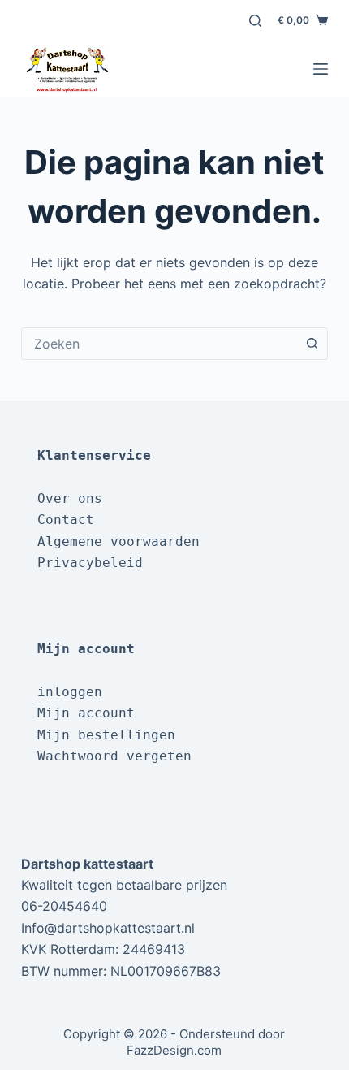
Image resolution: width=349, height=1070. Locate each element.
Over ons (69, 498)
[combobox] (159, 343)
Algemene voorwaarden (118, 541)
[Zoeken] (255, 21)
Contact (65, 519)
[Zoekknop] (311, 343)
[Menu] (320, 69)
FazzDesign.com (174, 1050)
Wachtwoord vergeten (114, 756)
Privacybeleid (90, 562)
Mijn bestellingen (106, 735)
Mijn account (86, 713)
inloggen (69, 692)
